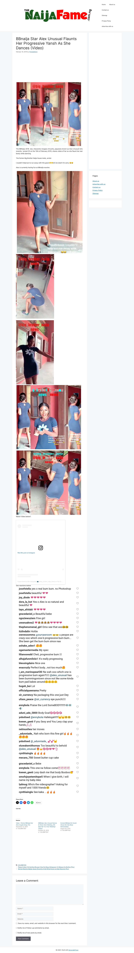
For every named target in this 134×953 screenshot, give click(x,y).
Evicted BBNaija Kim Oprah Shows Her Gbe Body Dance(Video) (68, 824)
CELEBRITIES (22, 865)
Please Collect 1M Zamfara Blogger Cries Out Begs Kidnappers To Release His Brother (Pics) (46, 867)
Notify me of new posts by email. (30, 933)
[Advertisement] (49, 68)
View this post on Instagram (26, 553)
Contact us (105, 10)
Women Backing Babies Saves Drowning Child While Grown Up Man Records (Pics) (43, 869)
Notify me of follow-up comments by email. (33, 928)
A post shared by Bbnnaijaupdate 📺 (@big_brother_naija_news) (36, 581)
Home (104, 4)
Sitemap (104, 15)
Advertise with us (107, 26)
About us (112, 4)
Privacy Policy (106, 21)
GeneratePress (73, 950)
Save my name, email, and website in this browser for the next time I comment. (47, 923)
